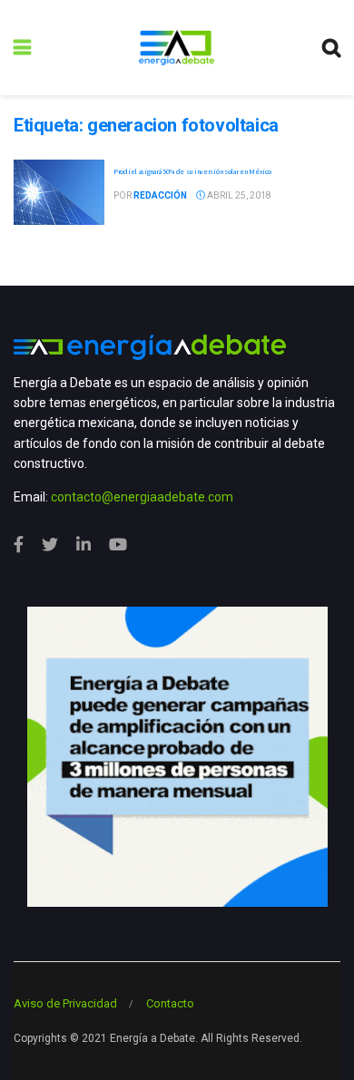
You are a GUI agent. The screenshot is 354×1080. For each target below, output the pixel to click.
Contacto (170, 1003)
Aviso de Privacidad (65, 1003)
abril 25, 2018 (238, 195)
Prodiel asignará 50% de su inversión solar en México (191, 171)
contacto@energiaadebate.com (142, 497)
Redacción (160, 195)
